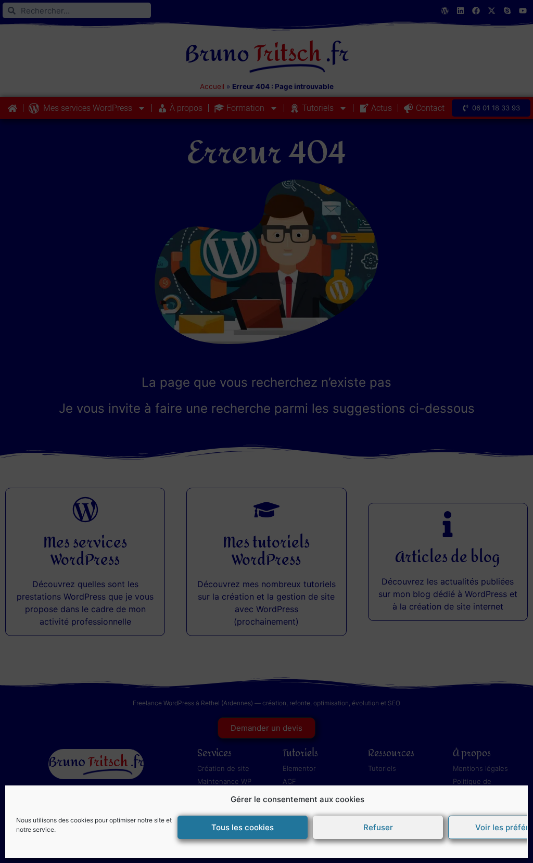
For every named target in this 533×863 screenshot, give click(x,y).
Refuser (378, 827)
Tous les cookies (242, 827)
